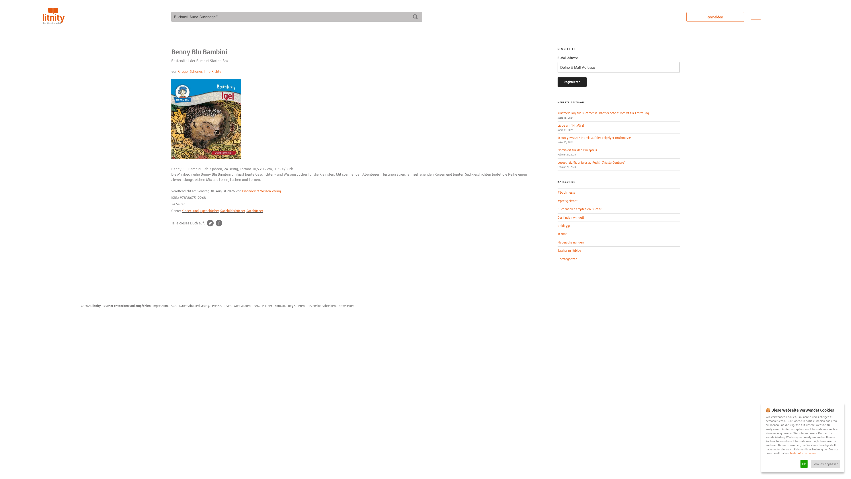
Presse (216, 306)
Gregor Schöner (190, 71)
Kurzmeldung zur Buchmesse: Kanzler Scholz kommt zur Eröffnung (603, 113)
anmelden (715, 17)
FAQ (256, 306)
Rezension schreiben (322, 306)
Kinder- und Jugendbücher (200, 211)
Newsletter (346, 306)
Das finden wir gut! (571, 217)
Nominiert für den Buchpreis (577, 150)
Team (227, 306)
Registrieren (296, 306)
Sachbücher (254, 211)
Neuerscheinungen (571, 242)
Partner (267, 306)
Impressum (160, 306)
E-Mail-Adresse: (568, 58)
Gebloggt (564, 226)
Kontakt (280, 306)
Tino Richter (213, 71)
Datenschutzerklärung (194, 306)
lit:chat (562, 234)
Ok (804, 464)
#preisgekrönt (568, 201)
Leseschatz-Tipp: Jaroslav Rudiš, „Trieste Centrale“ (591, 162)
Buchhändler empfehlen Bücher (579, 209)
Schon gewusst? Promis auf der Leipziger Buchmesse (594, 137)
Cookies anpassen (825, 464)
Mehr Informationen (803, 453)
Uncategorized (567, 259)
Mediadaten (242, 306)
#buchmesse (567, 192)
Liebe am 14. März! (571, 125)
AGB (174, 306)
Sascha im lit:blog (569, 250)
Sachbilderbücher (232, 211)
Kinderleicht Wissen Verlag (261, 191)
